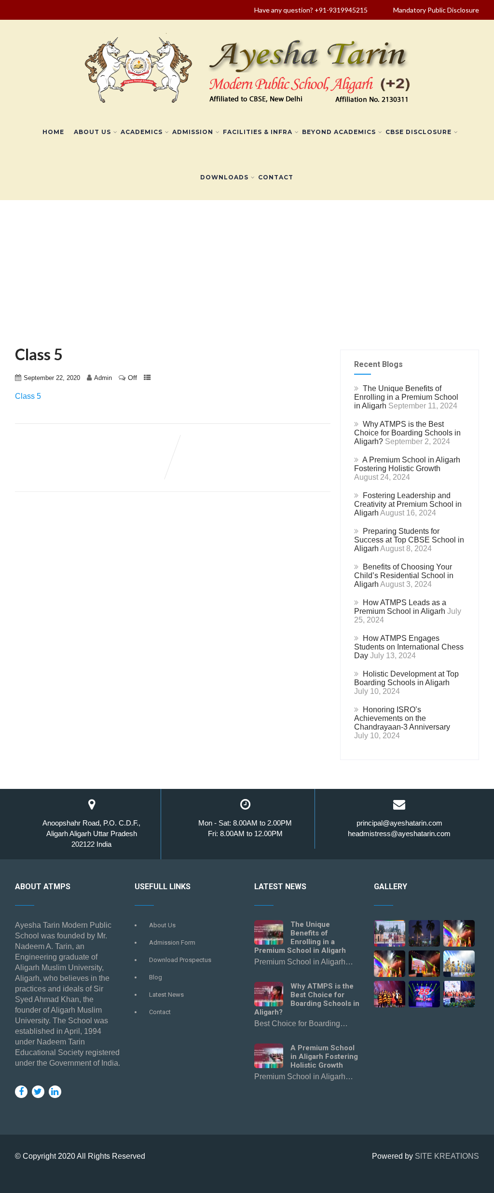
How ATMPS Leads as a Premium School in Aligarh (400, 606)
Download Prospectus (180, 959)
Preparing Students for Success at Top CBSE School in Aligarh (409, 540)
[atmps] (389, 936)
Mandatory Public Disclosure (436, 10)
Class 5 (28, 396)
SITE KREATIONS (447, 1156)
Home (53, 132)
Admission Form (172, 942)
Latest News (166, 994)
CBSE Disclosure (418, 132)
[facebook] (21, 1091)
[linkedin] (55, 1091)
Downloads (224, 177)
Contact (275, 177)
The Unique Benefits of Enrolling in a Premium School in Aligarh (406, 397)
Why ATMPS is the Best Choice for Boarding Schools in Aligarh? (407, 433)
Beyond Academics (339, 132)
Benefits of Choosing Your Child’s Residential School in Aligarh (403, 575)
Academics (142, 132)
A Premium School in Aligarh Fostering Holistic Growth (407, 464)
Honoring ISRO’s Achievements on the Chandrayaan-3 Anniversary (402, 718)
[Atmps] (424, 936)
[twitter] (38, 1091)
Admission (192, 132)
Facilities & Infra (257, 132)
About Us (92, 132)
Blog (155, 977)
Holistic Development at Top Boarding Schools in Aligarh (406, 678)
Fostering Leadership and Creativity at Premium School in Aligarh (408, 504)
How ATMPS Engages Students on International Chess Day (409, 647)
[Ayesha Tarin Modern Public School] (247, 105)
